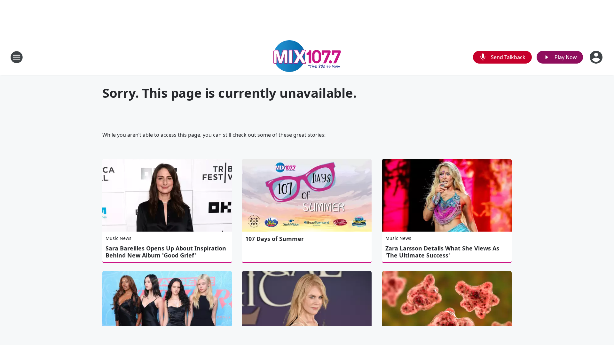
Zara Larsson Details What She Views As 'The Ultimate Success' (442, 252)
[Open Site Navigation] (16, 57)
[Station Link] (307, 57)
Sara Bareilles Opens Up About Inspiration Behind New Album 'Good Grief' (166, 252)
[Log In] (597, 57)
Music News (118, 238)
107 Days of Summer (274, 238)
